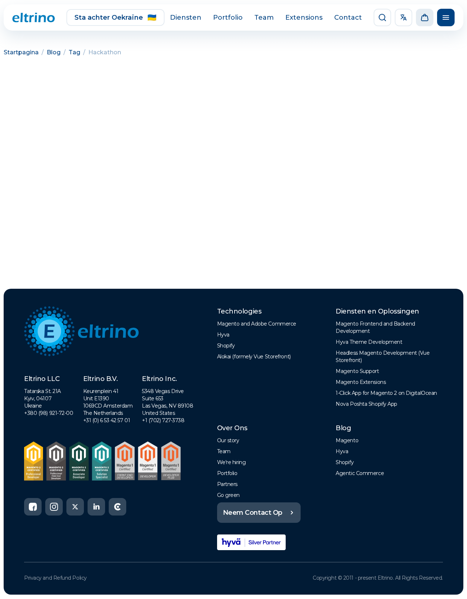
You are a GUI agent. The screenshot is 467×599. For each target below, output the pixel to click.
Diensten (185, 17)
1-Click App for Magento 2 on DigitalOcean (386, 393)
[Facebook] (33, 507)
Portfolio (228, 17)
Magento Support (357, 371)
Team (264, 17)
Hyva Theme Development (369, 342)
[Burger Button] (446, 17)
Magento (347, 440)
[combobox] (403, 17)
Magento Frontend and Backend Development (375, 327)
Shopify (226, 345)
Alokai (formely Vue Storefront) (254, 356)
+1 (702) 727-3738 (163, 420)
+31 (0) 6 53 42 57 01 (106, 420)
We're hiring (231, 462)
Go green (228, 495)
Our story (228, 440)
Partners (227, 484)
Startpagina (21, 52)
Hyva (223, 334)
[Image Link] (33, 17)
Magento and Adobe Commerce (256, 323)
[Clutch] (117, 507)
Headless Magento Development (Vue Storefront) (382, 356)
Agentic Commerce (360, 473)
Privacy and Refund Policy (55, 578)
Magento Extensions (361, 382)
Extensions (304, 17)
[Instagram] (54, 507)
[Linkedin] (96, 507)
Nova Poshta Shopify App (366, 404)
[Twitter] (75, 507)
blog (54, 52)
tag (74, 52)
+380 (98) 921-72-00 (48, 413)
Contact (348, 17)
